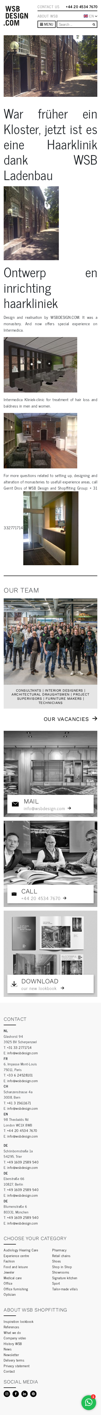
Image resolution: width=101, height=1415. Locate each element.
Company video (15, 1338)
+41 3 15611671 (19, 1103)
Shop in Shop (62, 1266)
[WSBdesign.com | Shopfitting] (16, 16)
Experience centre (16, 1255)
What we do (12, 1332)
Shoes (56, 1261)
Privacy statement (17, 1365)
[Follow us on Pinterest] (33, 1394)
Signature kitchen (64, 1277)
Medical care (13, 1277)
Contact (9, 1371)
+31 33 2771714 (19, 1047)
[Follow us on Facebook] (16, 1394)
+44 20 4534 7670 (81, 7)
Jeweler (9, 1272)
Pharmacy (59, 1250)
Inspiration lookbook (18, 1321)
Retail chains (61, 1255)
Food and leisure (16, 1266)
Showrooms (60, 1272)
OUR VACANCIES (66, 719)
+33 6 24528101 (20, 1075)
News (8, 1349)
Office (8, 1283)
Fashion (9, 1261)
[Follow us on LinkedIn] (24, 1394)
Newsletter (11, 1354)
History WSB (13, 1343)
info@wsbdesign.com (22, 1053)
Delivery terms (14, 1360)
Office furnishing (16, 1289)
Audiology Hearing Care (21, 1250)
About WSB (48, 16)
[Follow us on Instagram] (7, 1394)
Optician (10, 1294)
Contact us (49, 7)
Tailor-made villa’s (65, 1289)
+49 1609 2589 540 (23, 1162)
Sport (56, 1283)
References (11, 1327)
